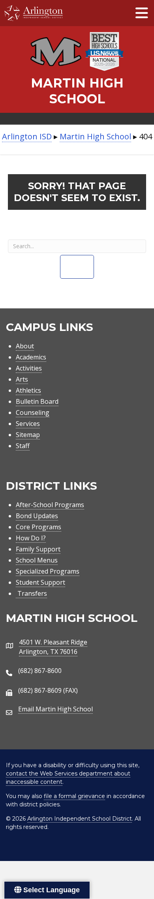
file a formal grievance (74, 796)
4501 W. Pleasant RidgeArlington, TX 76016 (53, 647)
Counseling (32, 412)
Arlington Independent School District (79, 818)
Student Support (40, 582)
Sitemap (28, 434)
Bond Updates (37, 515)
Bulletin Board (37, 401)
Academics (31, 357)
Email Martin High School (55, 709)
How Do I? (31, 538)
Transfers (31, 593)
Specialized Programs (47, 571)
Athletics (28, 390)
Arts (22, 379)
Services (28, 423)
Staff (23, 445)
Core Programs (38, 527)
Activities (29, 368)
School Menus (37, 560)
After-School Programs (50, 504)
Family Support (38, 549)
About (25, 346)
